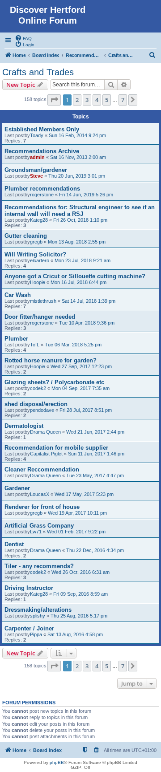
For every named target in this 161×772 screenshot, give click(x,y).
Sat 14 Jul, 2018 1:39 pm (88, 301)
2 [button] (77, 100)
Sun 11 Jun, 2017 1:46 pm (96, 453)
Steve (36, 176)
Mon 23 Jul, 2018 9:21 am (82, 260)
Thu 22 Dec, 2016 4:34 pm (95, 550)
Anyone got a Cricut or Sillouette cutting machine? (74, 276)
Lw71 (36, 531)
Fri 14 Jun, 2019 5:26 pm (86, 194)
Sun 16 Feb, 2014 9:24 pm (77, 135)
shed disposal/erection (36, 404)
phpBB (57, 762)
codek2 (38, 388)
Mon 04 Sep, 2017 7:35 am (80, 388)
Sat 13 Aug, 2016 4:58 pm (75, 634)
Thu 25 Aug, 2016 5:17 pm (79, 615)
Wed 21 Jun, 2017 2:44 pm (95, 432)
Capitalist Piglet (46, 453)
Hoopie (37, 282)
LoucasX (39, 494)
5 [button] (106, 100)
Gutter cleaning (25, 235)
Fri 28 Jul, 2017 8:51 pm (85, 410)
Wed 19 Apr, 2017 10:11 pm (77, 513)
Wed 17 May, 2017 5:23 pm (84, 494)
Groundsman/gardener (35, 170)
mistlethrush (43, 301)
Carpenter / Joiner (29, 628)
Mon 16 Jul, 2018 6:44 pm (78, 282)
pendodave (42, 410)
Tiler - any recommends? (39, 566)
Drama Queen (45, 432)
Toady (36, 135)
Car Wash (17, 295)
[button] (54, 99)
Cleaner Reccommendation (41, 469)
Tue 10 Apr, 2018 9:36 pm (86, 322)
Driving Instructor (28, 588)
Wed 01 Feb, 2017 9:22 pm (76, 531)
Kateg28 (39, 220)
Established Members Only (41, 129)
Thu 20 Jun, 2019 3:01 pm (76, 176)
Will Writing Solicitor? (35, 254)
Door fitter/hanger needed (39, 316)
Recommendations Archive (41, 151)
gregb (36, 241)
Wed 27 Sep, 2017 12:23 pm (81, 366)
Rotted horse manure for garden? (50, 360)
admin (37, 157)
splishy (37, 615)
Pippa (36, 634)
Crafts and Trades (38, 72)
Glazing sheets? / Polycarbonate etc (54, 382)
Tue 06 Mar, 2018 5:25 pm (73, 344)
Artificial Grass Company (39, 525)
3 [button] (87, 100)
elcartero (39, 260)
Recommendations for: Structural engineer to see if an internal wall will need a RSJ (79, 210)
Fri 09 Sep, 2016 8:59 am (80, 594)
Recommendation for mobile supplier (56, 447)
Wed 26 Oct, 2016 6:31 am (80, 572)
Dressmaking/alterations (38, 609)
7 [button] (122, 100)
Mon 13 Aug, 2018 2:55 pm (77, 241)
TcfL (34, 344)
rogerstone (42, 194)
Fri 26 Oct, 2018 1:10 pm (80, 220)
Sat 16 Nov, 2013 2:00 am (78, 157)
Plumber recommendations (42, 188)
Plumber (16, 338)
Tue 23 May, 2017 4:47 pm (95, 475)
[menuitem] (23, 38)
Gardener (17, 488)
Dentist (14, 544)
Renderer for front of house (42, 507)
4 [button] (96, 100)
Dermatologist (23, 426)
